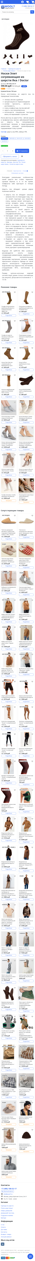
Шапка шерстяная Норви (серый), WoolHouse (9, 1172)
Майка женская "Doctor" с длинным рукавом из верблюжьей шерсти (8, 616)
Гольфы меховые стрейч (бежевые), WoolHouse (9, 495)
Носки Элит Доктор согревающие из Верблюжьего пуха (7, 364)
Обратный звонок (8, 1191)
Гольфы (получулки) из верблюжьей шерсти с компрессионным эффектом (8, 309)
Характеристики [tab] (17, 171)
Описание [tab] (9, 171)
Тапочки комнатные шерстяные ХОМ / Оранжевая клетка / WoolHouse (25, 561)
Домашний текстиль (7, 1213)
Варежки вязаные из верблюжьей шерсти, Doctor (8, 1003)
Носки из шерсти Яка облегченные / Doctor (8, 470)
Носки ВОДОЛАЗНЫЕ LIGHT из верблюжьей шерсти (25, 391)
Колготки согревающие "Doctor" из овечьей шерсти (25, 750)
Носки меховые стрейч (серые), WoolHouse (8, 417)
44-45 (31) (4, 141)
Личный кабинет (6, 1237)
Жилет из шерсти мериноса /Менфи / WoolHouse (7, 949)
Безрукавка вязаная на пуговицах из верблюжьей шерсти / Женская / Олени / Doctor (9, 893)
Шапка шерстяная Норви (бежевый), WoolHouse (26, 975)
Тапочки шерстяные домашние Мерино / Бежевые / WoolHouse (8, 560)
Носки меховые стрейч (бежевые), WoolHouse (25, 417)
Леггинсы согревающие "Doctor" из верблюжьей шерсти (26, 723)
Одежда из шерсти (7, 1206)
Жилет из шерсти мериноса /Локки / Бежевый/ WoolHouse (25, 949)
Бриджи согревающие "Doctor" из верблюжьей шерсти (9, 777)
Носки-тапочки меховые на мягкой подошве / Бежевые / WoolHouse (26, 443)
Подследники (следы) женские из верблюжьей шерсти (26, 336)
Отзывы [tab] (25, 171)
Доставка (4, 1229)
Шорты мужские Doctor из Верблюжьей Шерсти (8, 696)
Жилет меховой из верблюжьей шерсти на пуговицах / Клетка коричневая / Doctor (26, 921)
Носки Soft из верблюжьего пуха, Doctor (24, 364)
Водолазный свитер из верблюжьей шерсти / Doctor (8, 863)
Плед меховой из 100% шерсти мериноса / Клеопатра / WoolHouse (26, 1062)
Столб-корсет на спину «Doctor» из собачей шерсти (8, 1032)
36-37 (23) (4, 138)
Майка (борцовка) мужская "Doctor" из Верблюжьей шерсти (8, 670)
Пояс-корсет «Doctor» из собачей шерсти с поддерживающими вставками (26, 1004)
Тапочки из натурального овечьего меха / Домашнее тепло (26, 531)
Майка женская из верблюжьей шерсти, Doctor (25, 616)
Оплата (3, 1227)
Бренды (9, 162)
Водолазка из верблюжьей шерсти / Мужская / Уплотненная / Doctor (26, 835)
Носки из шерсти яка (16, 164)
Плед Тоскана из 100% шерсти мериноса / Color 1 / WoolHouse (9, 1091)
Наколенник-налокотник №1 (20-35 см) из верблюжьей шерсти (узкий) (9, 807)
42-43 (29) (27, 138)
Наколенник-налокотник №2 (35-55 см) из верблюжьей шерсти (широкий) (26, 778)
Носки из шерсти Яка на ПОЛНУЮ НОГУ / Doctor (26, 470)
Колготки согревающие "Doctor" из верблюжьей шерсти (9, 723)
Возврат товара (6, 1234)
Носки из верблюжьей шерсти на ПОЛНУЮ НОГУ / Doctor (8, 391)
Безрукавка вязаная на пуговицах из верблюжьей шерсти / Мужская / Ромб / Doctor (26, 893)
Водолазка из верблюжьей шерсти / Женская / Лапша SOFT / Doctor (26, 864)
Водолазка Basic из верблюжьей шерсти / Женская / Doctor (8, 834)
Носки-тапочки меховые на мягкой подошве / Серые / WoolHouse (9, 443)
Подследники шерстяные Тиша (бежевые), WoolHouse (26, 496)
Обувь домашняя (6, 1210)
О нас (2, 1225)
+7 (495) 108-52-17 (28, 6)
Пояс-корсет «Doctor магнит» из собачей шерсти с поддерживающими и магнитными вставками (26, 1034)
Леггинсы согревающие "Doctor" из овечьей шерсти (8, 750)
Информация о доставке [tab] (17, 173)
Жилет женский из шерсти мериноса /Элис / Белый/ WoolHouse (9, 976)
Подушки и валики (7, 1215)
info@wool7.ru (29, 8)
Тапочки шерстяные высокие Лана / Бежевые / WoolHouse (9, 1118)
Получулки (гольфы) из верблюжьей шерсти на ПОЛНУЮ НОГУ (26, 308)
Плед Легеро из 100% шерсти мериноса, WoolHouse (25, 1091)
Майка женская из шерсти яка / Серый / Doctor (8, 643)
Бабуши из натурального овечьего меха (9, 588)
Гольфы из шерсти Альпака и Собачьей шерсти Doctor (7, 336)
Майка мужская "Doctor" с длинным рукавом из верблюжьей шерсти (26, 643)
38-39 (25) (12, 138)
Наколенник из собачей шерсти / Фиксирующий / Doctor (26, 806)
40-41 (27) (19, 138)
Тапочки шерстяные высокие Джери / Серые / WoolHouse (26, 588)
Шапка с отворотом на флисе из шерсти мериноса (25, 1118)
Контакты (4, 1232)
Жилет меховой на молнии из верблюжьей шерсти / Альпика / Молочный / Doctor (8, 921)
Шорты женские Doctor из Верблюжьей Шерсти (26, 696)
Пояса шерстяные (7, 1208)
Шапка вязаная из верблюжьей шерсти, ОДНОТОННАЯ (25, 1145)
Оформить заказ (10, 156)
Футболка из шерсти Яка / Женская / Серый (26, 669)
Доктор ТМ (16, 162)
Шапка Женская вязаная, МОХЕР (9, 1144)
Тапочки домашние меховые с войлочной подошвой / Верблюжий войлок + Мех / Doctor (8, 532)
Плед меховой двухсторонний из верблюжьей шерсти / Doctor (8, 1063)
